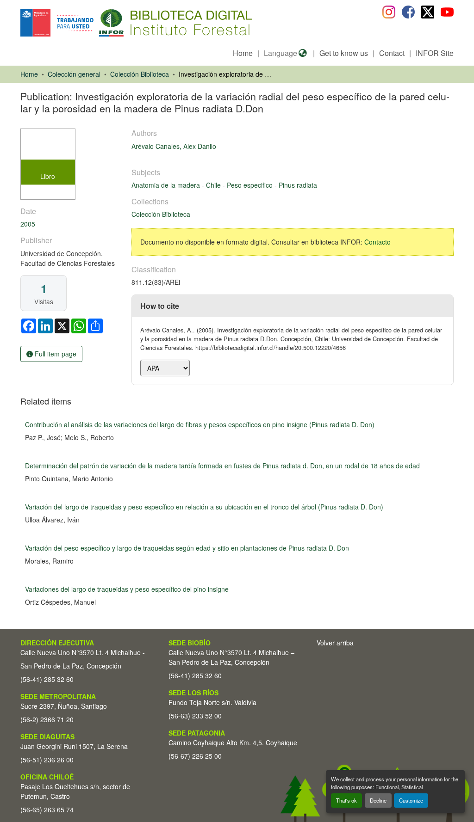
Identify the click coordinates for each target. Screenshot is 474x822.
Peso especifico (250, 185)
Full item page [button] (54, 353)
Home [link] (29, 74)
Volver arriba (335, 642)
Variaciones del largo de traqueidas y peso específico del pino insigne (127, 589)
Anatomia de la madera (166, 185)
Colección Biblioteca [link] (139, 74)
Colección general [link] (74, 74)
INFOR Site (435, 53)
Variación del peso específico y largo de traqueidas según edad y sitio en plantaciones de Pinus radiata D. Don (187, 547)
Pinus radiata (298, 185)
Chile (214, 185)
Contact (392, 53)
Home (243, 53)
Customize (411, 800)
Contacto (377, 241)
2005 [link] (27, 223)
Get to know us (343, 53)
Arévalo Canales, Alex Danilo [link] (173, 146)
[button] (96, 23)
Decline (378, 800)
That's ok (346, 800)
